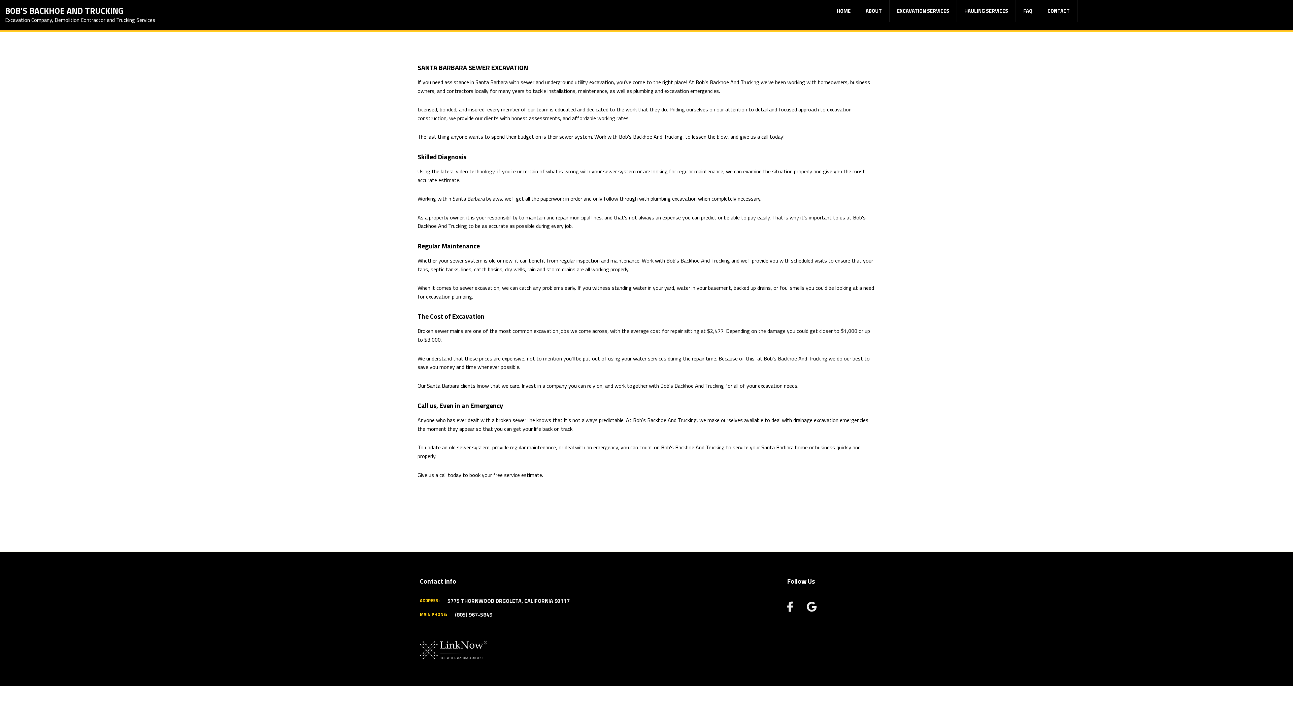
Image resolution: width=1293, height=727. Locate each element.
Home (844, 11)
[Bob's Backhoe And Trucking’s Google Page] (812, 608)
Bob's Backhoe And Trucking (64, 10)
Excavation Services (923, 11)
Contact (1059, 11)
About (874, 11)
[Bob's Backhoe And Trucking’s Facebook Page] (790, 608)
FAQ (1027, 11)
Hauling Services (986, 11)
